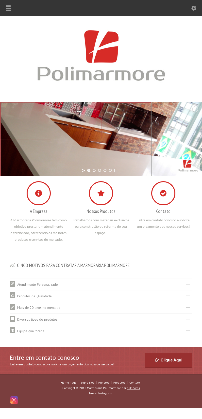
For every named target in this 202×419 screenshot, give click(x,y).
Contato (134, 382)
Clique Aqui (171, 360)
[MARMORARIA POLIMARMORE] (101, 91)
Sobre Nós (87, 382)
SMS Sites (133, 388)
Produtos (119, 382)
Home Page (69, 382)
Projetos (103, 382)
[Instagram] (14, 400)
